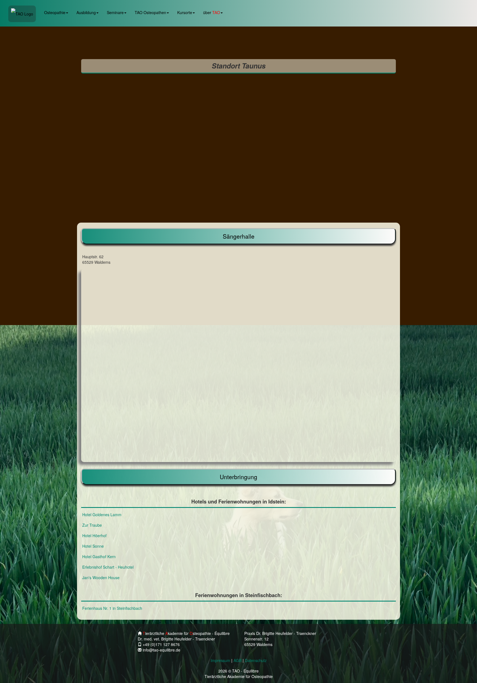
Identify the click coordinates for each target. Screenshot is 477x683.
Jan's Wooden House (101, 577)
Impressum (220, 660)
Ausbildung (86, 12)
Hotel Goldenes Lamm (101, 514)
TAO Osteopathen (150, 12)
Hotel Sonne (93, 546)
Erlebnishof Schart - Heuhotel (108, 567)
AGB (238, 660)
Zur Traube (92, 525)
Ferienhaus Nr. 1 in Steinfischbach (112, 608)
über (211, 12)
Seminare (115, 12)
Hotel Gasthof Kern (99, 556)
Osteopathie (54, 12)
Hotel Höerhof (94, 535)
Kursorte (184, 12)
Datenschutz (256, 660)
